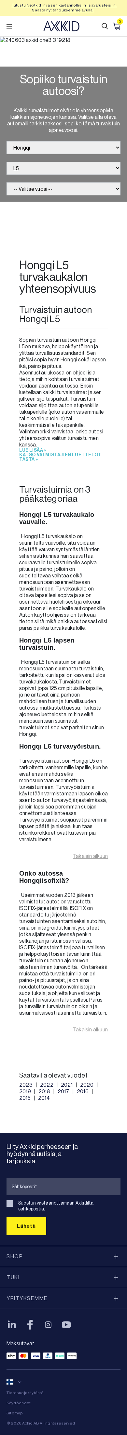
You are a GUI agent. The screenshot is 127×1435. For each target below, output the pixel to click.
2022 (46, 1085)
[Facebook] (30, 1324)
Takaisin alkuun (90, 856)
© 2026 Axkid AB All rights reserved (41, 1423)
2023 (26, 1085)
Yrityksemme (27, 1298)
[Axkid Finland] (61, 26)
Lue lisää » (32, 450)
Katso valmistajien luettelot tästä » (60, 457)
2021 (67, 1085)
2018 (44, 1091)
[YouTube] (66, 1324)
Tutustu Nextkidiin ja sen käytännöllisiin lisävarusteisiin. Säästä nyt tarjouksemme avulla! (64, 7)
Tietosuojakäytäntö (25, 1392)
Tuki (13, 1277)
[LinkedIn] (12, 1324)
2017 (63, 1091)
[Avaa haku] (105, 26)
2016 (83, 1091)
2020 (86, 1085)
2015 (25, 1098)
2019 (25, 1091)
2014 (43, 1098)
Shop (15, 1256)
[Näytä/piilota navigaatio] (9, 26)
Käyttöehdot (19, 1403)
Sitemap (15, 1413)
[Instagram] (48, 1324)
